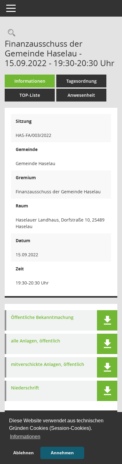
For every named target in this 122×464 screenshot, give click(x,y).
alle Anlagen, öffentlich (35, 341)
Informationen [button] (25, 436)
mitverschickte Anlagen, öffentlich (47, 364)
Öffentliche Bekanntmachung (42, 317)
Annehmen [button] (62, 452)
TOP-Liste (29, 95)
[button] (107, 320)
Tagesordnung (81, 81)
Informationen (29, 81)
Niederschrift (25, 388)
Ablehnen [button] (23, 452)
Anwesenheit (81, 95)
